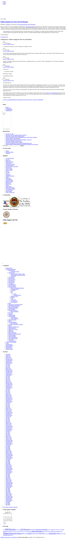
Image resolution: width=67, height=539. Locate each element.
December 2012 (9, 397)
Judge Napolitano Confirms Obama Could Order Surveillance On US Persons (22, 144)
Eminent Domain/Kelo (13, 308)
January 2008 (8, 467)
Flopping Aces (9, 167)
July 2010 (8, 431)
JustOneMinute (9, 179)
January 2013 (8, 396)
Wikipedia (8, 153)
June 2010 (8, 433)
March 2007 (8, 478)
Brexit (9, 303)
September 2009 (9, 443)
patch (6, 65)
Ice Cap (7, 173)
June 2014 (8, 377)
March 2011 (8, 422)
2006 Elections (11, 270)
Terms (4, 4)
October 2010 (8, 428)
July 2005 (8, 502)
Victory (12, 535)
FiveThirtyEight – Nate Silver (12, 166)
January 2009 (8, 453)
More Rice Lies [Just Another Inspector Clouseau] (16, 135)
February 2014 (9, 382)
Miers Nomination (15, 311)
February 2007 (9, 480)
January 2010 (8, 438)
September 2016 (9, 362)
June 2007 (8, 475)
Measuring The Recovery (13, 326)
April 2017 (8, 355)
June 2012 (8, 404)
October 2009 (8, 442)
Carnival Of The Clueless (11, 342)
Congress (60, 529)
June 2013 (8, 390)
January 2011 (8, 424)
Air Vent (7, 159)
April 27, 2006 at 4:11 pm (8, 59)
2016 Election (32, 529)
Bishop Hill (8, 160)
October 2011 (8, 414)
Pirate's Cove (8, 184)
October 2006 (8, 484)
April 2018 (8, 354)
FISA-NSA (10, 312)
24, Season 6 (11, 283)
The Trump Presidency (13, 337)
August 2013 (8, 388)
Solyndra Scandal (12, 335)
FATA (18, 531)
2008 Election (10, 529)
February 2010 (9, 437)
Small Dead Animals (10, 187)
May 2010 (8, 434)
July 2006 (8, 488)
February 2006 (9, 494)
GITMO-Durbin (11, 315)
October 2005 (8, 498)
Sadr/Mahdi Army (17, 295)
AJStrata (8, 24)
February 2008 (9, 466)
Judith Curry (8, 178)
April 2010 (8, 435)
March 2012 (8, 408)
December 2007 (9, 468)
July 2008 (8, 460)
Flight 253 (23, 531)
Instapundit (8, 174)
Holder (46, 531)
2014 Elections (11, 281)
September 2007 (9, 471)
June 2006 (8, 489)
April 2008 (8, 463)
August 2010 (8, 430)
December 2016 (9, 359)
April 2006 (8, 491)
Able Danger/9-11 (12, 284)
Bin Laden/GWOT (12, 286)
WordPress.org (9, 110)
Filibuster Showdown (12, 310)
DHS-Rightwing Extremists (14, 305)
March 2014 (8, 381)
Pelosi (25, 533)
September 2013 (9, 387)
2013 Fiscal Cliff (11, 279)
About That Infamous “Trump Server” (14, 140)
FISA (21, 531)
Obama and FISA (12, 328)
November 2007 (9, 469)
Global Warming (11, 316)
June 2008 (8, 461)
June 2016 (8, 366)
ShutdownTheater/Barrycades (14, 333)
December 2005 (9, 496)
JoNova (7, 177)
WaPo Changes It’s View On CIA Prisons (14, 22)
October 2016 (8, 361)
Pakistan (12, 297)
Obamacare (10, 330)
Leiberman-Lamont (15, 271)
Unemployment (6, 535)
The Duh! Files (9, 348)
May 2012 (8, 406)
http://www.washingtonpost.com (53, 92)
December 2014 (9, 370)
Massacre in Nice (14, 296)
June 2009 (8, 447)
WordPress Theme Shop (6, 537)
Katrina (9, 321)
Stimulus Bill (52, 533)
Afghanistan (38, 529)
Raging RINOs (9, 346)
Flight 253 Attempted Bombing (17, 288)
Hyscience (8, 172)
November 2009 (9, 441)
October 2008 (8, 456)
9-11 (4, 529)
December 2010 (9, 426)
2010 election (18, 529)
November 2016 (9, 360)
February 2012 (9, 409)
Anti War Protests (12, 285)
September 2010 (9, 429)
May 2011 (8, 420)
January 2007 (8, 481)
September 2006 (9, 485)
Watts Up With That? (10, 192)
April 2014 (8, 380)
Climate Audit (9, 163)
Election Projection (10, 165)
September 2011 (9, 415)
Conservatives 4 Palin (10, 164)
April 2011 (8, 421)
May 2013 (8, 391)
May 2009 (8, 448)
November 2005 (9, 497)
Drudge (7, 150)
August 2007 (8, 473)
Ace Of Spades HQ (10, 158)
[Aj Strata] (7, 128)
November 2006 (9, 483)
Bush (48, 529)
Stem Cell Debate (12, 336)
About (4, 2)
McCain (58, 531)
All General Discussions (22, 24)
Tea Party (61, 533)
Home (4, 1)
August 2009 (8, 444)
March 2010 (8, 436)
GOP (44, 531)
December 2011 (9, 411)
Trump (64, 533)
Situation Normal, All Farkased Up (13, 138)
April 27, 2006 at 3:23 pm (8, 44)
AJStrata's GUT (9, 268)
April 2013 (8, 393)
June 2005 (8, 503)
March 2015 (8, 368)
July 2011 (8, 417)
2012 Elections (11, 278)
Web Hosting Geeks (15, 537)
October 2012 (8, 400)
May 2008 (8, 462)
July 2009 (8, 446)
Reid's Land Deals (12, 332)
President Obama (34, 533)
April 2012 (8, 407)
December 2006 (9, 482)
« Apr (4, 523)
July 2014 (8, 376)
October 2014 (8, 373)
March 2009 (8, 450)
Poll (27, 533)
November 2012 (9, 398)
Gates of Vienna (9, 168)
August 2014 (8, 375)
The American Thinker (10, 188)
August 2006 (8, 487)
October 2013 (8, 386)
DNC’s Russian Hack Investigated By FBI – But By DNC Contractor (21, 137)
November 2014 (9, 371)
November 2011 (9, 413)
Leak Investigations (31, 24)
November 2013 (9, 384)
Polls (29, 533)
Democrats (5, 531)
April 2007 (8, 477)
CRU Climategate (14, 318)
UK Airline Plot (14, 301)
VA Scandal (10, 339)
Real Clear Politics (9, 152)
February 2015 (9, 369)
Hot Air (7, 171)
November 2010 (9, 427)
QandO (7, 185)
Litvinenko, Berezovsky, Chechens (15, 324)
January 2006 (8, 495)
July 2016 (8, 364)
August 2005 (8, 501)
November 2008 (9, 455)
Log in (7, 107)
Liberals (55, 531)
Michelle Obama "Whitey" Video (18, 273)
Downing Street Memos (13, 306)
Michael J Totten (9, 181)
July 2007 (8, 474)
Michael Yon (8, 183)
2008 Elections (11, 272)
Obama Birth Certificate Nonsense (18, 275)
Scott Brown (46, 533)
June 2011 (8, 418)
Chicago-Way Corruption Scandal (15, 304)
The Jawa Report (9, 190)
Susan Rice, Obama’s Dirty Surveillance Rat (15, 136)
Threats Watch (9, 191)
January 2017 (8, 357)
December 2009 (9, 440)
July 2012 (8, 403)
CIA (49, 529)
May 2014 (8, 379)
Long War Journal (9, 180)
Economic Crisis (11, 531)
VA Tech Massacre (12, 341)
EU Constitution (11, 309)
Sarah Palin (13, 276)
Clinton (57, 529)
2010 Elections (11, 277)
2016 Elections (11, 282)
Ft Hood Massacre (15, 289)
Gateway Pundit (9, 170)
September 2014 (9, 374)
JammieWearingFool (10, 175)
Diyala (15, 293)
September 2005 (9, 500)
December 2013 (9, 383)
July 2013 (8, 389)
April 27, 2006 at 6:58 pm (8, 67)
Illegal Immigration (12, 319)
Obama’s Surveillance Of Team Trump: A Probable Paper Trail (19, 143)
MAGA (10, 325)
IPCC (48, 531)
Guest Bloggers (9, 344)
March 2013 (8, 394)
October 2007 (8, 470)
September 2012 (9, 401)
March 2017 (8, 356)
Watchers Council (9, 349)
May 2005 (8, 504)
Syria (12, 298)
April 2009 (8, 449)
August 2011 (8, 416)
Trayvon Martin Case (12, 338)
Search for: (5, 145)
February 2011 (9, 423)
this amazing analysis (30, 26)
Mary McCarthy (14, 323)
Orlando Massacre (9, 345)
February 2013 (9, 395)
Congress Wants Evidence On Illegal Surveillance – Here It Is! (19, 139)
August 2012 (8, 402)
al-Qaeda (44, 529)
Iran (12, 291)
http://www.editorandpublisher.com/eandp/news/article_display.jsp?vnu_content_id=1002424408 (23, 99)
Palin (23, 533)
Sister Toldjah (8, 186)
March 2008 (8, 464)
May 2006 (8, 490)
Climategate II (14, 317)
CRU (63, 529)
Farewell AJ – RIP (9, 133)
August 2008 (8, 458)
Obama (6, 533)
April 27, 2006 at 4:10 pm (8, 51)
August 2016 (8, 363)
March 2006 (8, 493)
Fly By (7, 343)
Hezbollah (13, 290)
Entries (8, 108)
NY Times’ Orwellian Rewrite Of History (14, 142)
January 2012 (8, 410)
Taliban (58, 533)
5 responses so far (4, 36)
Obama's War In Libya (13, 329)
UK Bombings (14, 302)
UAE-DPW (13, 299)
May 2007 (8, 476)
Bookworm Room (9, 161)
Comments (9, 109)
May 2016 (8, 367)
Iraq (12, 292)
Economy (15, 531)
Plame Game (11, 331)
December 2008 (9, 454)
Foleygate (10, 313)
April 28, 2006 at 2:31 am (8, 80)
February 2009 (9, 451)
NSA (61, 531)
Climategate (53, 529)
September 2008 (9, 457)
